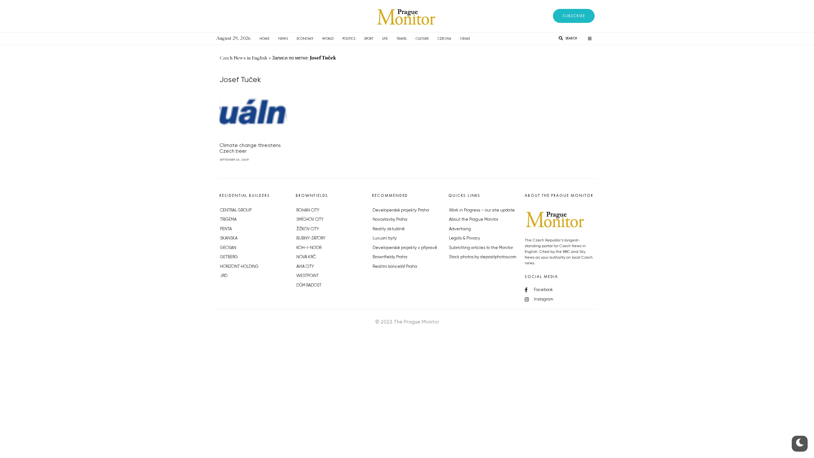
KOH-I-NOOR (308, 248)
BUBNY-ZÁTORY (310, 238)
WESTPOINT (307, 276)
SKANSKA (229, 238)
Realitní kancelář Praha (395, 267)
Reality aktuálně (389, 229)
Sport (368, 38)
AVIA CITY (305, 267)
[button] (574, 16)
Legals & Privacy (464, 238)
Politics (348, 38)
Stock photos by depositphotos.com (482, 257)
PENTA (226, 229)
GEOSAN (228, 248)
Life (385, 38)
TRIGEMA (228, 220)
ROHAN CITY (307, 210)
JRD (223, 276)
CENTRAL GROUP (236, 210)
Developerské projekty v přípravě (405, 248)
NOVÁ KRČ (306, 257)
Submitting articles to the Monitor (481, 248)
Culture (422, 38)
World (328, 38)
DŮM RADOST (308, 285)
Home (264, 38)
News (283, 38)
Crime (465, 38)
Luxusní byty (385, 238)
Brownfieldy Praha (390, 257)
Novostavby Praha (390, 220)
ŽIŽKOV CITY (307, 229)
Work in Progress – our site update (482, 210)
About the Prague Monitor (473, 220)
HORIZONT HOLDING (239, 267)
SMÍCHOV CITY (309, 220)
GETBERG (229, 257)
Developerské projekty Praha (401, 210)
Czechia (444, 38)
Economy (305, 38)
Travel (402, 38)
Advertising (460, 229)
